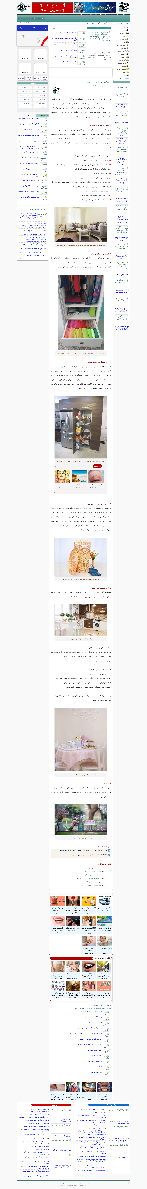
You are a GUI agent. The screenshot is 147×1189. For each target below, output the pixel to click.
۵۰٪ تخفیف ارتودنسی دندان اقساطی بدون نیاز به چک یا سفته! (88, 855)
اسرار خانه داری (125, 23)
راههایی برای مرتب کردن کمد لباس (29, 163)
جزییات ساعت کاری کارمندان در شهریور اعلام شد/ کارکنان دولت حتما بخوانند (91, 1121)
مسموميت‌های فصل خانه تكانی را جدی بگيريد (88, 878)
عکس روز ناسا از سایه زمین (41, 1149)
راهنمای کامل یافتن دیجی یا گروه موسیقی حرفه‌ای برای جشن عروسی (122, 181)
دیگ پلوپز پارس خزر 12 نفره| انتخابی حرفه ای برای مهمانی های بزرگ (121, 309)
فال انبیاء (25, 58)
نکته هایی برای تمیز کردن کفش (68, 32)
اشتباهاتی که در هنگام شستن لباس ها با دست (89, 1028)
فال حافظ (40, 58)
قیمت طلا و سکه (40, 91)
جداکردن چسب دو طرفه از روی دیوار (28, 191)
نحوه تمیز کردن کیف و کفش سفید (29, 186)
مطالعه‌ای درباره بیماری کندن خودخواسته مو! (36, 1176)
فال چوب (36, 78)
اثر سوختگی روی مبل (95, 868)
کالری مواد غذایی (25, 95)
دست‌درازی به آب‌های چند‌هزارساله (119, 1157)
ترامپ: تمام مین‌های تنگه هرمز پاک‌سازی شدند (93, 1156)
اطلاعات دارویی (25, 87)
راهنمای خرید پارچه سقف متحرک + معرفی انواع (121, 274)
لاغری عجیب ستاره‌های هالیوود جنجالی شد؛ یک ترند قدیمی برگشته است (61, 1166)
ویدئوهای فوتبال (25, 91)
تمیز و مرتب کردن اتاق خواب (31, 129)
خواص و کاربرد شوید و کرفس (93, 1017)
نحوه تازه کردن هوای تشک (95, 1061)
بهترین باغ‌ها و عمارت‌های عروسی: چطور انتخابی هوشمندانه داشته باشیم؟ (121, 161)
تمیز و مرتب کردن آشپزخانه (31, 180)
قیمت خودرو (41, 87)
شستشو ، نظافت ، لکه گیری (111, 23)
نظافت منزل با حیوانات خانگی (102, 53)
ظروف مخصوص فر (96, 1066)
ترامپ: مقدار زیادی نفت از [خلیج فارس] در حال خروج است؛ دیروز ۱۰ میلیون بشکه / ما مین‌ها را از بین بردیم (28, 216)
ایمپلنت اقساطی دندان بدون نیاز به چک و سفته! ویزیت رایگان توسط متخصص (83, 850)
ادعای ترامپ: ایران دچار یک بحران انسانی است (92, 1109)
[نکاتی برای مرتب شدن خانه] (81, 819)
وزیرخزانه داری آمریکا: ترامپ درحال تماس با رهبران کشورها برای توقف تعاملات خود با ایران (118, 1140)
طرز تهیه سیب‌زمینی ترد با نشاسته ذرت (91, 1011)
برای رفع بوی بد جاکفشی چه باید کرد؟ (28, 141)
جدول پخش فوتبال (25, 99)
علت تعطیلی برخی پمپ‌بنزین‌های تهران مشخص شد (119, 1122)
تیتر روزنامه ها (41, 107)
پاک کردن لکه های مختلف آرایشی (29, 124)
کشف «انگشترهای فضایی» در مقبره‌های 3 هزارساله (34, 1117)
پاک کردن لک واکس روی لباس (68, 61)
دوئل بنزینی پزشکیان (100, 1112)
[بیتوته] (24, 12)
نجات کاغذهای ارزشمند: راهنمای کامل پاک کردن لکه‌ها (122, 238)
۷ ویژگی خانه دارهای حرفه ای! (98, 82)
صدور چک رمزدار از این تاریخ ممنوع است (34, 237)
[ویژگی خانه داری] (81, 224)
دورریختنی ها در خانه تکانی (31, 152)
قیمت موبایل (41, 99)
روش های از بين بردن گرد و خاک (67, 50)
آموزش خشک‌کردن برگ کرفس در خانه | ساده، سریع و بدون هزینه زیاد (122, 327)
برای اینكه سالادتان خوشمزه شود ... (92, 1055)
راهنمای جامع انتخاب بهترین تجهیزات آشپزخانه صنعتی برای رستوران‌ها (122, 141)
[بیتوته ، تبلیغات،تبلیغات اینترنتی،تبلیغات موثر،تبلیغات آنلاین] (52, 7)
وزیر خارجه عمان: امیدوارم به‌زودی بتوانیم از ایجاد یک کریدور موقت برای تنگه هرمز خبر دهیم (91, 1166)
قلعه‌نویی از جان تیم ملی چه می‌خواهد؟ (38, 1138)
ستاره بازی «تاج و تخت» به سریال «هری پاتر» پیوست (61, 1120)
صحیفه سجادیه (26, 107)
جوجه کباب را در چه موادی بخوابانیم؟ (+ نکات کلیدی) (87, 1044)
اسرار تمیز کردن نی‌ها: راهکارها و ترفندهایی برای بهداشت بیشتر (29, 147)
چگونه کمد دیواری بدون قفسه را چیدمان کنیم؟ (121, 123)
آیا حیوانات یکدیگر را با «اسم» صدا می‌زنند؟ (37, 1120)
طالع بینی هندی (44, 78)
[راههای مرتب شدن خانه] (81, 312)
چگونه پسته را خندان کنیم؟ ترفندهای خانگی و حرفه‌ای (122, 256)
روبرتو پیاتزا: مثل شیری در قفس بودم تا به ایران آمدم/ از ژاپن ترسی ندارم (35, 1142)
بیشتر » (53, 28)
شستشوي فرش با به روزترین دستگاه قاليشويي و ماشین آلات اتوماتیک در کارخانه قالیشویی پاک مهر (122, 219)
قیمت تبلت (42, 103)
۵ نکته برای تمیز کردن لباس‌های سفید (28, 118)
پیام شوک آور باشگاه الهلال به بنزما (39, 1146)
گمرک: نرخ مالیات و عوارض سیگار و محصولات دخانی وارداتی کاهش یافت (35, 240)
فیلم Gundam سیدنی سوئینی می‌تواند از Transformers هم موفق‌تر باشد (37, 1110)
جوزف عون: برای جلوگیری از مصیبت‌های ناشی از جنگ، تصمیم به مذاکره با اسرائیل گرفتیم (33, 226)
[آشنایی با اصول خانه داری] (81, 427)
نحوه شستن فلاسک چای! (94, 882)
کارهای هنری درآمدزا (96, 1072)
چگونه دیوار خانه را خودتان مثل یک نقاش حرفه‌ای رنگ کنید (122, 106)
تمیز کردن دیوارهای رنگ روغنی (92, 871)
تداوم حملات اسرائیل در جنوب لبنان (36, 255)
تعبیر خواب (21, 78)
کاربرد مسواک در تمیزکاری (94, 1022)
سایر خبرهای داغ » (23, 257)
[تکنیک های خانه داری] (81, 620)
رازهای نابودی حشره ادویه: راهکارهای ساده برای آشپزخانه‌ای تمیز (122, 199)
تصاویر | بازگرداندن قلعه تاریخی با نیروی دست (33, 252)
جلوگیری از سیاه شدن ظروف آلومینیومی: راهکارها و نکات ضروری (65, 56)
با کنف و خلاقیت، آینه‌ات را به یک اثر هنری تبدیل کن (122, 292)
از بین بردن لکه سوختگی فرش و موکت (91, 1039)
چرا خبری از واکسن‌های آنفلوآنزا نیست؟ (34, 223)
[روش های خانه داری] (81, 739)
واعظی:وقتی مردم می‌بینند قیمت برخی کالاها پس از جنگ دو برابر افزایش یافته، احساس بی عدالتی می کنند (91, 1160)
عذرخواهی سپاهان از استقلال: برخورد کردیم (36, 1126)
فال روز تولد (29, 78)
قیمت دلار (42, 95)
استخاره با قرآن (40, 72)
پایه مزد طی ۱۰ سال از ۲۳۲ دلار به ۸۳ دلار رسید (32, 234)
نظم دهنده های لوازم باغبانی (31, 169)
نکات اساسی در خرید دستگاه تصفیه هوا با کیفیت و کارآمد (86, 1033)
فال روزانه (25, 72)
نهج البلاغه (27, 103)
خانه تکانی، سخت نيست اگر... (92, 875)
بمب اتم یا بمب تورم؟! (100, 1125)
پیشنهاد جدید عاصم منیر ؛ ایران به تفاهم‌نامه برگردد (92, 1170)
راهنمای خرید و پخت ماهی (95, 1050)
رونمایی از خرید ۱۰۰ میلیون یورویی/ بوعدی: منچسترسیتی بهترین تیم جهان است (34, 230)
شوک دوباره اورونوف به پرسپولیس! (39, 1123)
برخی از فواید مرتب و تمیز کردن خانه (28, 135)
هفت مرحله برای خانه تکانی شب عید (91, 885)
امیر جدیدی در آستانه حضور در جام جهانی (37, 1114)
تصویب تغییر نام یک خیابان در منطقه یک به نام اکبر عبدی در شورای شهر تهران (92, 1143)
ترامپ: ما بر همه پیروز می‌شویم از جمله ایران (93, 1128)
